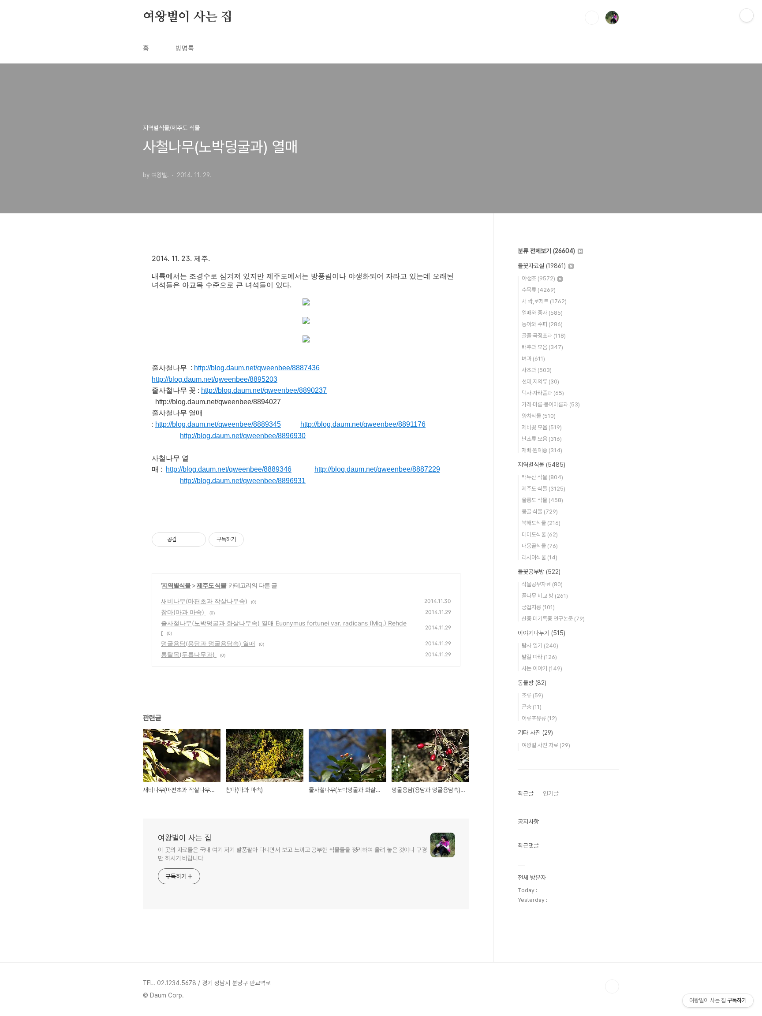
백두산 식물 (542, 477)
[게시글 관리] (196, 539)
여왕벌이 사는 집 (187, 17)
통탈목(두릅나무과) (189, 654)
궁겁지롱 (538, 607)
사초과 (537, 370)
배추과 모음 (542, 347)
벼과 (533, 358)
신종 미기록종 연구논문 (553, 618)
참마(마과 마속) (183, 612)
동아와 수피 (542, 324)
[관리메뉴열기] (746, 15)
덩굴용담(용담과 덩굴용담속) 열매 (208, 643)
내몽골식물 (540, 546)
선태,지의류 (540, 381)
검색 (591, 17)
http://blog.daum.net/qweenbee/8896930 (243, 435)
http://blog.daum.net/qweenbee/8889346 (228, 469)
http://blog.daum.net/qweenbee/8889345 (218, 424)
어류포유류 (539, 718)
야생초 (538, 278)
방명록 (185, 48)
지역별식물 (176, 585)
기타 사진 (535, 732)
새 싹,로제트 (544, 301)
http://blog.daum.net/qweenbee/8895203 (214, 379)
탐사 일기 (540, 645)
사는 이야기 (542, 668)
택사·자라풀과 (543, 393)
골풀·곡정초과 (544, 335)
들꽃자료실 (542, 265)
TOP (612, 986)
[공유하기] (184, 539)
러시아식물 (539, 557)
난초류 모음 (542, 438)
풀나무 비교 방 (545, 595)
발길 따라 (539, 657)
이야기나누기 (541, 632)
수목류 (539, 290)
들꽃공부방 (539, 571)
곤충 (532, 706)
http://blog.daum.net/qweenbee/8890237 (264, 390)
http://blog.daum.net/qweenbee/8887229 (377, 469)
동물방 (532, 682)
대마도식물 (540, 534)
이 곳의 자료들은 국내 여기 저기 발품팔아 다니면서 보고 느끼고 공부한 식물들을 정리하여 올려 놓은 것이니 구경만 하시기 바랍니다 (292, 854)
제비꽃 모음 (542, 427)
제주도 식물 (211, 585)
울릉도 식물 (542, 500)
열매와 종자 (542, 312)
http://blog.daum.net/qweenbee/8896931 (243, 480)
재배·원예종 (542, 450)
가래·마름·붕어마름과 (551, 404)
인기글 (551, 793)
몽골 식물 (540, 511)
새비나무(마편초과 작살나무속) (204, 601)
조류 (532, 695)
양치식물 (539, 416)
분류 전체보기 (546, 250)
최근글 (526, 793)
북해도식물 (541, 523)
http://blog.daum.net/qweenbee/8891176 (363, 424)
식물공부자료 (542, 584)
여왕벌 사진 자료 (546, 745)
